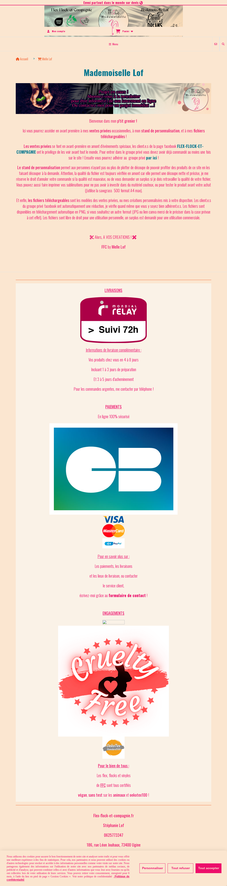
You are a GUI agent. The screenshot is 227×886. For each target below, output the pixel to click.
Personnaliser (152, 868)
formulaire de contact (127, 595)
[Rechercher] (223, 44)
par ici (151, 158)
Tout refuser (180, 868)
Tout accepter (208, 868)
